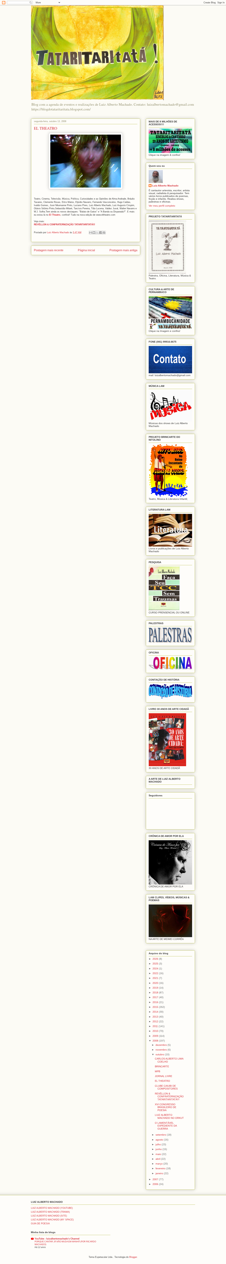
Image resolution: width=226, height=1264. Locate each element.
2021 (156, 978)
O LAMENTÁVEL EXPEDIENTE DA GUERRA (166, 1125)
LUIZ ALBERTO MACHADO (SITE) (49, 1215)
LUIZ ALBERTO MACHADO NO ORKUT (169, 1116)
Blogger (133, 1257)
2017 (156, 997)
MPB (157, 1071)
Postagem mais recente (48, 250)
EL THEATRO (162, 1080)
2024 (156, 968)
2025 (156, 963)
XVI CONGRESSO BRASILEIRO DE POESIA (165, 1107)
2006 (156, 1184)
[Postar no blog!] (94, 232)
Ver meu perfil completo (162, 205)
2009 (156, 1035)
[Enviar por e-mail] (90, 232)
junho (159, 1149)
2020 (156, 983)
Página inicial (86, 250)
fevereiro (161, 1168)
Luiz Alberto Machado (165, 185)
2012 (156, 1021)
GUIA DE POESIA (40, 1223)
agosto (160, 1139)
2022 (156, 973)
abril (158, 1158)
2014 (156, 1011)
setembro (161, 1134)
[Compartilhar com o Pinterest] (104, 232)
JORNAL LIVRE (163, 1076)
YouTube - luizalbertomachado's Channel (57, 1238)
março (159, 1163)
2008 (156, 1040)
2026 (156, 958)
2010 (156, 1031)
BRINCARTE (162, 1066)
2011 (156, 1026)
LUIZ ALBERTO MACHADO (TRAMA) (50, 1212)
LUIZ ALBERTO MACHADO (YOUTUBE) (52, 1208)
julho (159, 1144)
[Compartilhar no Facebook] (100, 232)
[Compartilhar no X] (97, 232)
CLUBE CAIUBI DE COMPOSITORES (166, 1087)
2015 (156, 1007)
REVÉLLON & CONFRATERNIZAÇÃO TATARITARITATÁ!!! (169, 1096)
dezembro (162, 1044)
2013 (156, 1016)
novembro (162, 1049)
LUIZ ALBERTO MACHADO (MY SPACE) (52, 1219)
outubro (160, 1054)
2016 (156, 1002)
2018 (156, 992)
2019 (156, 987)
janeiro (160, 1173)
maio (159, 1154)
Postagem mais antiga (123, 250)
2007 (156, 1179)
